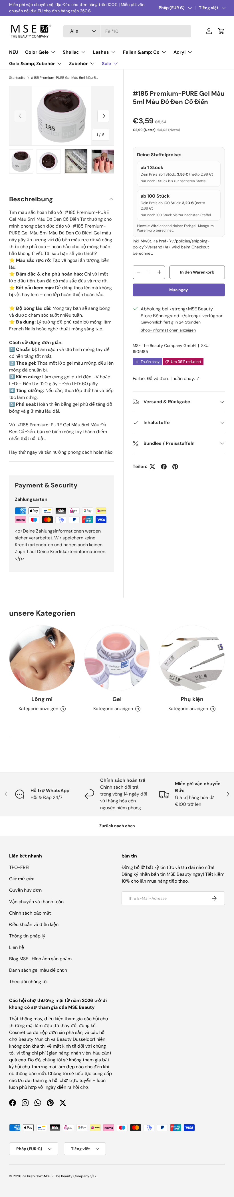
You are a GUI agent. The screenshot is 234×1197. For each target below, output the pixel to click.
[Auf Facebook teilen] (164, 466)
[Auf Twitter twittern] (152, 466)
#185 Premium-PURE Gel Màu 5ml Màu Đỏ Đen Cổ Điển (65, 77)
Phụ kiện (192, 699)
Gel (117, 699)
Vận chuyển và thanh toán (36, 902)
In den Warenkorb (197, 272)
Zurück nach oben (117, 825)
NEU (13, 52)
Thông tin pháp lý (27, 936)
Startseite (17, 77)
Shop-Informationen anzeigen (168, 330)
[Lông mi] (42, 658)
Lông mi (42, 699)
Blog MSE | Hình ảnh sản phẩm (40, 959)
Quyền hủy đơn (25, 890)
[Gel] (117, 658)
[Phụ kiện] (192, 658)
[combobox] (127, 31)
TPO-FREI (19, 867)
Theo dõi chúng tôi (28, 982)
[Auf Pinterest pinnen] (175, 466)
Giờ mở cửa (22, 879)
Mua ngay (178, 289)
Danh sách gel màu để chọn (38, 970)
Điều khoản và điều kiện (33, 924)
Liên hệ (16, 947)
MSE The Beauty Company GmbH (164, 345)
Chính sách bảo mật (30, 913)
